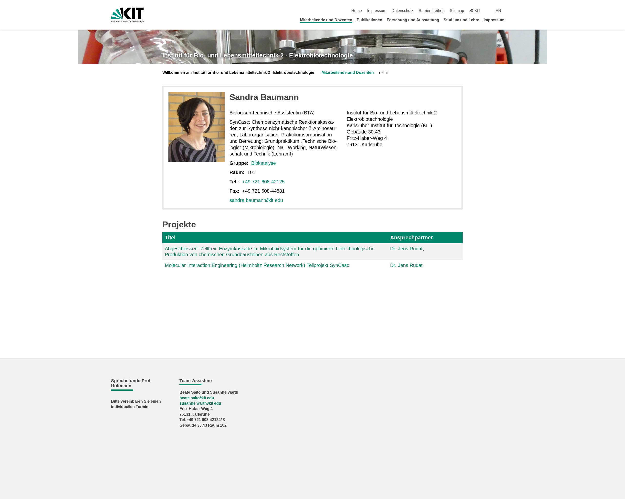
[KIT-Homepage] (127, 15)
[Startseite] (512, 19)
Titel (170, 237)
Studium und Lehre (461, 20)
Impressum (376, 11)
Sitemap (457, 11)
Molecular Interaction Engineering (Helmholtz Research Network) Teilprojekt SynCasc (257, 265)
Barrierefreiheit (431, 11)
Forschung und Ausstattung (413, 20)
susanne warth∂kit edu (200, 403)
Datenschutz (402, 11)
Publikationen (369, 20)
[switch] (512, 10)
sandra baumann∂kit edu (256, 200)
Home (356, 11)
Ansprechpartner (411, 237)
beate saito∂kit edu (196, 398)
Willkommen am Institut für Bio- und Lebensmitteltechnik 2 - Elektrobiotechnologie (238, 72)
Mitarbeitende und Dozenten (326, 20)
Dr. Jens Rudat (406, 248)
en (498, 11)
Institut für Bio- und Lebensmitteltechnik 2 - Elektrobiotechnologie (257, 55)
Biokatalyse (263, 163)
